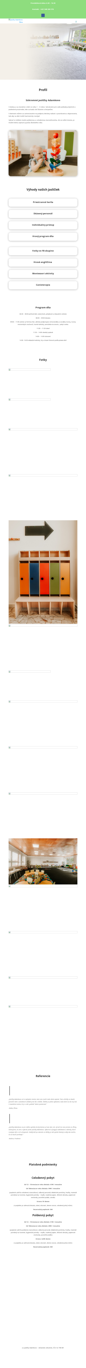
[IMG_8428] (43, 430)
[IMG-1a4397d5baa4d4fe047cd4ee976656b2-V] (30, 370)
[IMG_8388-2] (43, 978)
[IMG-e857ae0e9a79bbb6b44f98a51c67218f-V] (30, 400)
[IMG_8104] (43, 623)
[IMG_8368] (43, 748)
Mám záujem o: (14, 1316)
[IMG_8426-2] (43, 887)
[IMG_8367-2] (43, 884)
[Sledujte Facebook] (43, 15)
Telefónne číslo (14, 1304)
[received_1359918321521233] (30, 672)
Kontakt (16, 69)
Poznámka (12, 1323)
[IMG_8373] (43, 1007)
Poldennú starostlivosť (60, 1316)
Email (10, 1308)
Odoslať (15, 1327)
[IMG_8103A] (43, 626)
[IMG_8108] (43, 794)
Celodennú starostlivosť (42, 1316)
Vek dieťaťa (12, 1312)
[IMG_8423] (43, 933)
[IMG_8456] (43, 702)
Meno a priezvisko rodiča (17, 1300)
